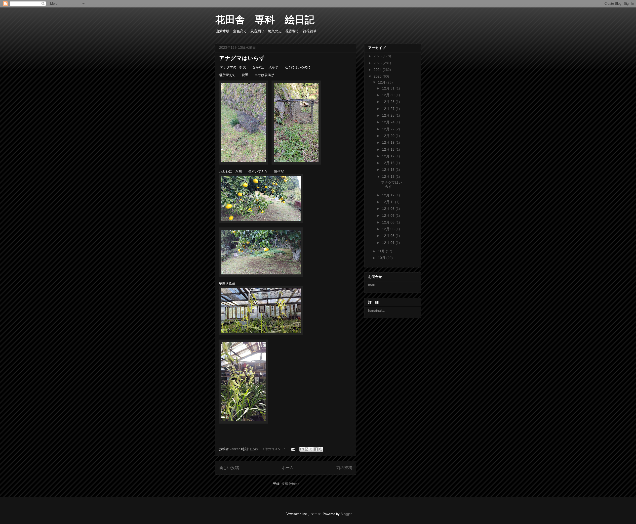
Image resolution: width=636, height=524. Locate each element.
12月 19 (389, 142)
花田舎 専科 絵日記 (269, 19)
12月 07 (389, 216)
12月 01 (389, 243)
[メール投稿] (292, 449)
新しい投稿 (229, 468)
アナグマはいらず (242, 58)
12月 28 (389, 102)
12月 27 (389, 109)
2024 (378, 70)
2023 (378, 76)
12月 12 (389, 195)
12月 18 (389, 149)
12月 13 (389, 176)
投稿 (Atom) (290, 483)
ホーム (288, 468)
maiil (371, 285)
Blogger (346, 514)
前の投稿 (344, 468)
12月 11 (388, 202)
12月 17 (389, 156)
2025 (378, 63)
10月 (382, 258)
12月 (382, 82)
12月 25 (389, 115)
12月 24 (389, 122)
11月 (382, 251)
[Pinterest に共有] (320, 449)
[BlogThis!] (306, 449)
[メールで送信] (301, 449)
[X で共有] (311, 449)
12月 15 (389, 170)
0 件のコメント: (274, 449)
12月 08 (389, 209)
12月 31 (389, 88)
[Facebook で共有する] (316, 449)
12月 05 (389, 229)
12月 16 (389, 163)
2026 (378, 56)
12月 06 (389, 222)
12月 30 (389, 95)
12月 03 (389, 236)
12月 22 (389, 129)
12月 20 (389, 136)
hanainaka (376, 310)
